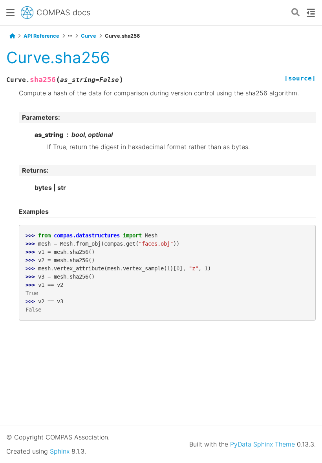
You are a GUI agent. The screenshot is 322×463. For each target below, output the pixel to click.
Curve (88, 36)
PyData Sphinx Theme (262, 444)
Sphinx (60, 451)
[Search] (295, 12)
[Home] (12, 36)
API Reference (41, 36)
